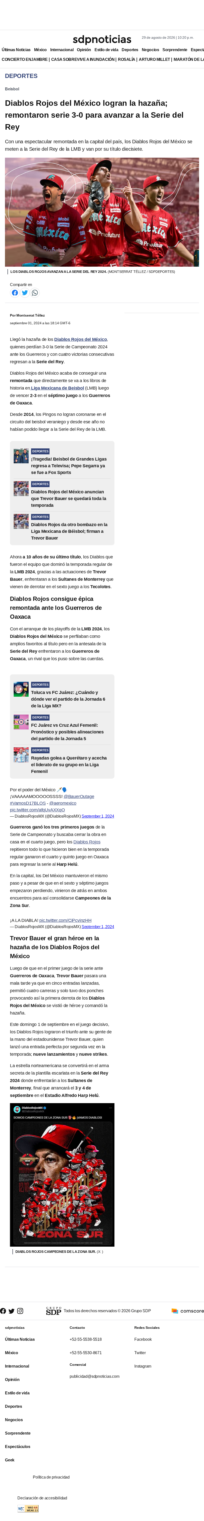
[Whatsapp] (35, 292)
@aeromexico (62, 803)
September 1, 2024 (98, 816)
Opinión (84, 50)
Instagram (142, 1366)
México (40, 50)
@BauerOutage (79, 796)
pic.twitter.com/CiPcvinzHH (65, 920)
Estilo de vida (106, 50)
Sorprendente (174, 50)
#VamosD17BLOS (28, 803)
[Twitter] (25, 292)
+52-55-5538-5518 (86, 1339)
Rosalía (126, 59)
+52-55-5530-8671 (86, 1353)
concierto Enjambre (25, 59)
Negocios (150, 50)
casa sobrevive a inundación (82, 59)
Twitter (140, 1353)
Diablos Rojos (86, 841)
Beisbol (12, 89)
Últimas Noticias (16, 50)
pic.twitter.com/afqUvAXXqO (37, 809)
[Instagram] (20, 1311)
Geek (9, 1460)
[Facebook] (15, 292)
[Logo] (102, 40)
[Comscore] (188, 1310)
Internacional (61, 50)
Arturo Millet (154, 59)
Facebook (143, 1339)
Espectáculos (17, 1447)
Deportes (130, 50)
